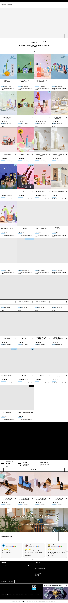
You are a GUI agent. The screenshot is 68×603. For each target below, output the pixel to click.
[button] (1, 550)
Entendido (53, 601)
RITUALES (38, 5)
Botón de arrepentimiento (33, 594)
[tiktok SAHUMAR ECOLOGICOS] (28, 565)
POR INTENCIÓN (29, 5)
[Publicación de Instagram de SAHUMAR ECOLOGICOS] (16, 536)
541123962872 (38, 565)
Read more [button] (28, 555)
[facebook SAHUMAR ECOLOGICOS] (17, 565)
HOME (16, 5)
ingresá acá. (24, 594)
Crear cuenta (10, 581)
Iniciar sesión (3, 581)
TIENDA (22, 5)
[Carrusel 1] (34, 520)
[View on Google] (3, 545)
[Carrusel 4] (34, 23)
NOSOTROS (45, 5)
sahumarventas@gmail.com (41, 568)
